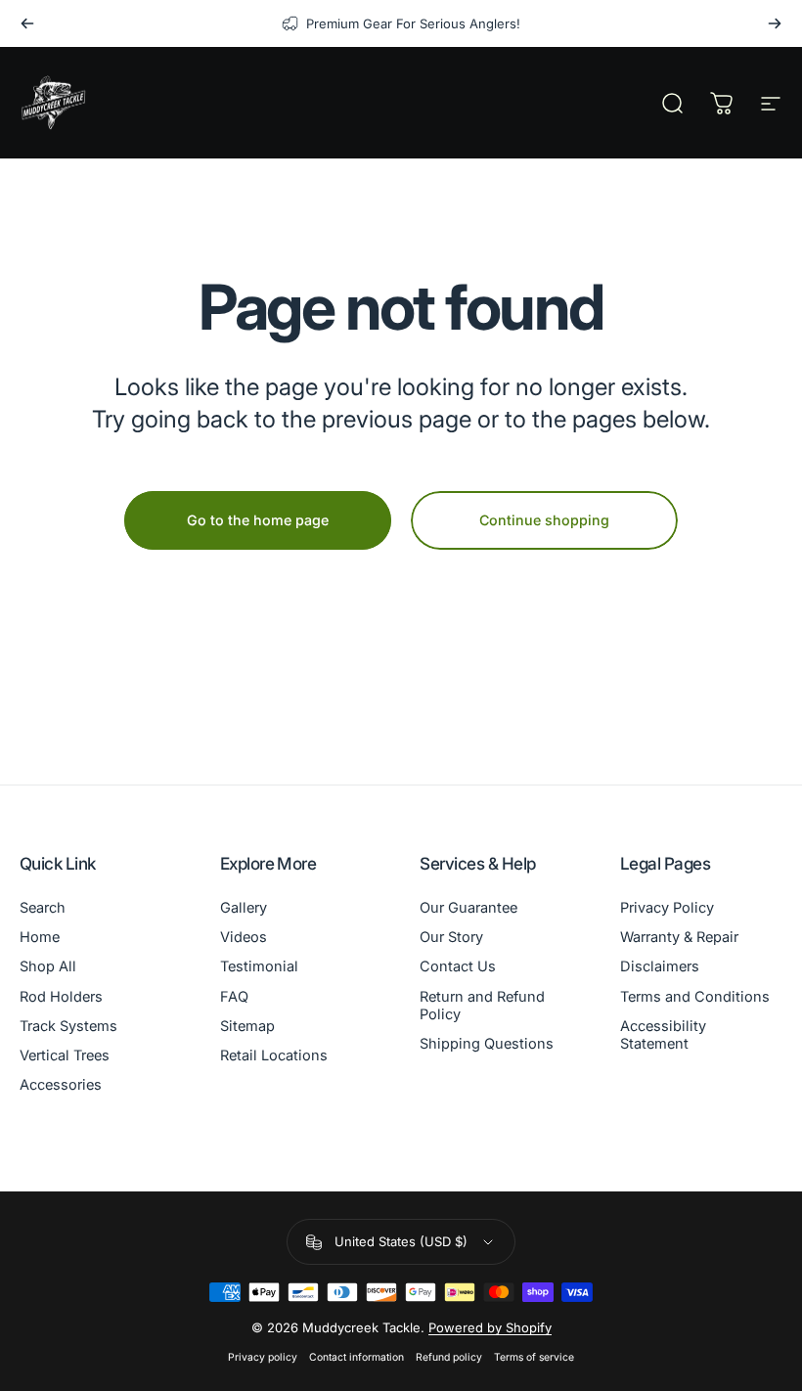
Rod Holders (61, 997)
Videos (243, 937)
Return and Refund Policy (482, 1005)
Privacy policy (262, 1357)
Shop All (48, 966)
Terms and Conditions (695, 997)
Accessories (61, 1085)
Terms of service (534, 1357)
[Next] (774, 23)
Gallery (243, 908)
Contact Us (458, 966)
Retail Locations (274, 1055)
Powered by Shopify (490, 1327)
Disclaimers (659, 966)
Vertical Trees (65, 1055)
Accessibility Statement (663, 1035)
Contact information (356, 1357)
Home (40, 937)
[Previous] (27, 23)
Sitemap (247, 1026)
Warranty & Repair (679, 937)
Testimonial (259, 966)
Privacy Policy (667, 908)
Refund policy (449, 1357)
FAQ (234, 997)
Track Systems (68, 1026)
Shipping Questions (487, 1044)
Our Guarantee (468, 908)
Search (43, 908)
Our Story (451, 937)
